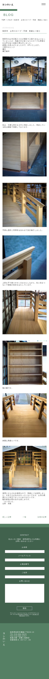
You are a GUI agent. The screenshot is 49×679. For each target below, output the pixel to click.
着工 (5, 49)
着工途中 (6, 51)
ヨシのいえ (7, 4)
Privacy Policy (23, 614)
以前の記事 (42, 517)
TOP (3, 20)
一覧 (24, 517)
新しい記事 (7, 517)
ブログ (9, 20)
